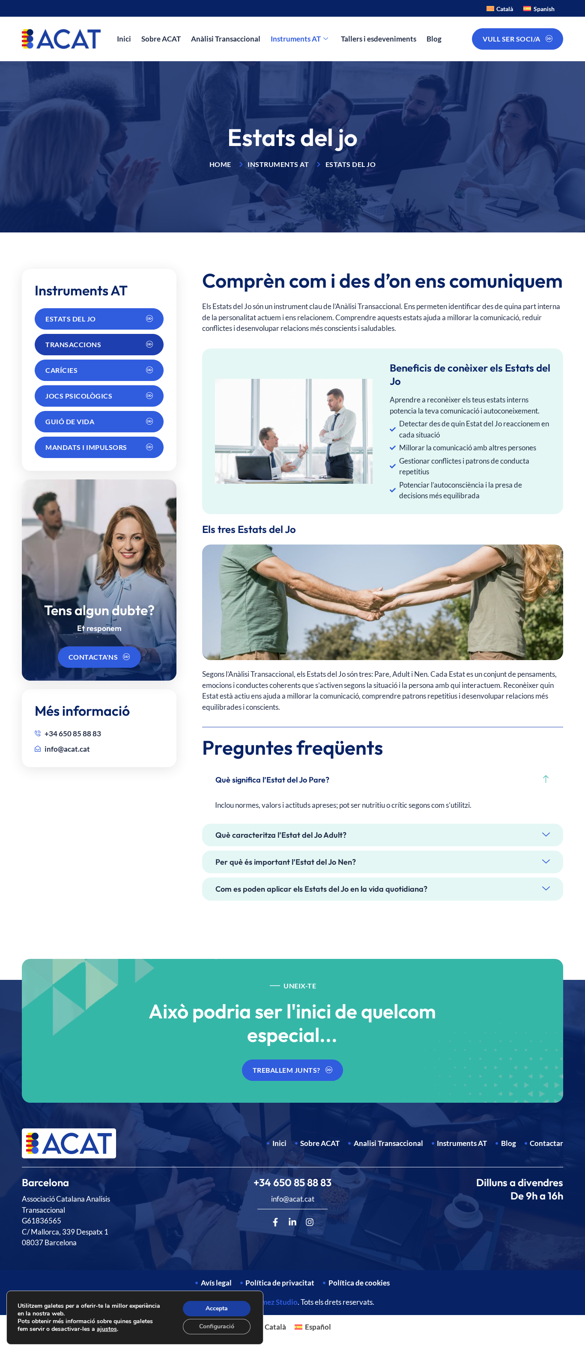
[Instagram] (309, 1222)
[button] (382, 779)
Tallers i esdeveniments (378, 38)
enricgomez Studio (267, 1301)
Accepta (217, 1308)
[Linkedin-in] (292, 1222)
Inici (124, 38)
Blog (434, 38)
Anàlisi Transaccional (225, 38)
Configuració (216, 1326)
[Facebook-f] (275, 1222)
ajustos (107, 1329)
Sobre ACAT (161, 38)
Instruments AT (296, 38)
